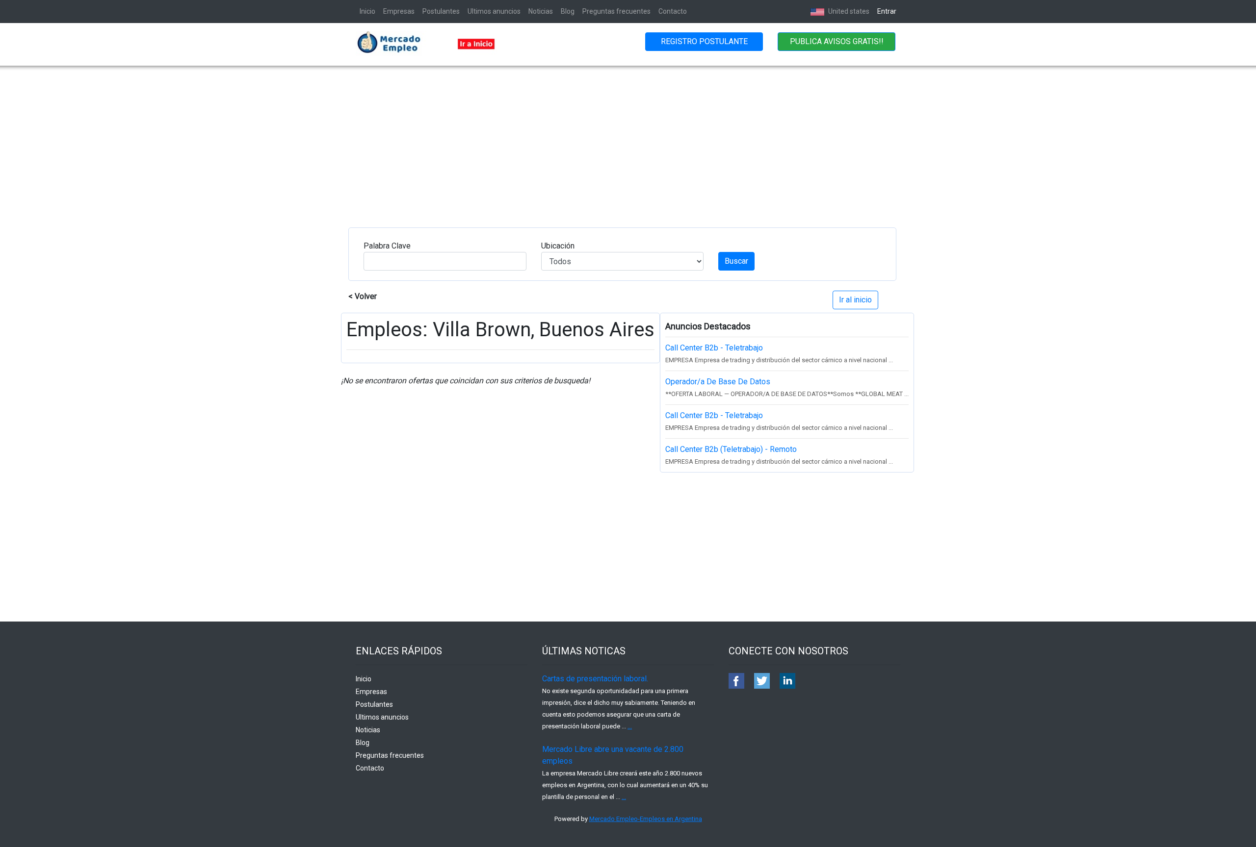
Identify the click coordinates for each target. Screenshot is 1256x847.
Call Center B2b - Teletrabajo (714, 347)
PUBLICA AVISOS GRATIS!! (837, 41)
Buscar (736, 261)
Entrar (886, 11)
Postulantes (441, 11)
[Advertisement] (628, 139)
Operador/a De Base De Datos (717, 381)
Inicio (367, 11)
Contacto (672, 11)
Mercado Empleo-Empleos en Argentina (645, 818)
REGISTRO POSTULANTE (704, 41)
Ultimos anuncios (494, 11)
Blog (568, 11)
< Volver (362, 296)
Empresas (399, 11)
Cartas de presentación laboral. (595, 678)
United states (848, 11)
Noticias (540, 11)
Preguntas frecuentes (616, 11)
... (630, 726)
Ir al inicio (855, 299)
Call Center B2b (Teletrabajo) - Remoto (731, 449)
